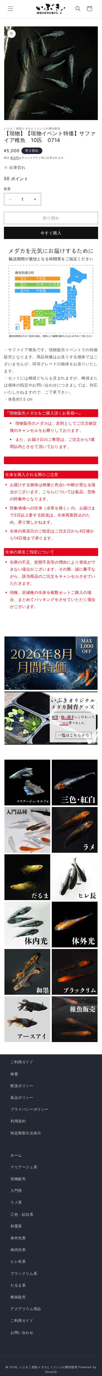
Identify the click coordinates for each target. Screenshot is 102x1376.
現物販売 (18, 1178)
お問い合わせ (21, 1332)
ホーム (16, 1155)
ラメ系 (16, 1202)
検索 (14, 1074)
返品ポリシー (21, 1097)
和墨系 (16, 1226)
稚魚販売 (18, 1297)
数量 (7, 189)
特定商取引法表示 (25, 1133)
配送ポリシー (21, 1085)
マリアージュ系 (23, 1167)
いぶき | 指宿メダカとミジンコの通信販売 (48, 1367)
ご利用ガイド (21, 1062)
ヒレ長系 (18, 1261)
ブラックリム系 (23, 1273)
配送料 (14, 157)
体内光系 (18, 1249)
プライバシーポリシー (29, 1109)
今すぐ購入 (51, 232)
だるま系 (18, 1285)
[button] (10, 8)
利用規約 (18, 1121)
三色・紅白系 (21, 1214)
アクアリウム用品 (25, 1308)
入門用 (16, 1190)
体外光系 (18, 1238)
